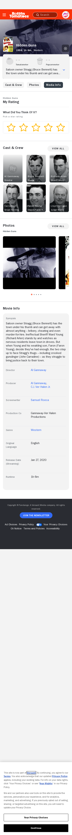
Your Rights (46, 783)
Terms (7, 776)
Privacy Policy (60, 776)
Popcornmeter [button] (52, 64)
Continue (36, 828)
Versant (31, 773)
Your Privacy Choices (55, 524)
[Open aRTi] (66, 15)
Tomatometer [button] (22, 64)
